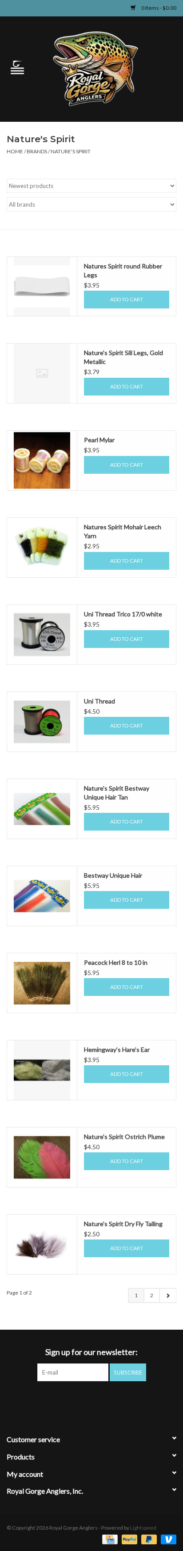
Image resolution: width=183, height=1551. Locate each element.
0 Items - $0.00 (158, 7)
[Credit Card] (108, 1538)
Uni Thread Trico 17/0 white (123, 614)
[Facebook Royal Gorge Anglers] (60, 1399)
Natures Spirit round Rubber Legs (123, 270)
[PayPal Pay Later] (148, 1538)
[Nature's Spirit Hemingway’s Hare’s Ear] (42, 1070)
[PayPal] (128, 1538)
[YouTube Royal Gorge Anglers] (107, 1399)
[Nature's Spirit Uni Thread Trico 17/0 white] (42, 634)
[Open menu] (17, 67)
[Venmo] (167, 1538)
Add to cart (126, 299)
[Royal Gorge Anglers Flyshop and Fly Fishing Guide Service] (109, 68)
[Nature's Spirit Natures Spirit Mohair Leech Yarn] (42, 547)
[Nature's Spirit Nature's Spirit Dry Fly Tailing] (42, 1244)
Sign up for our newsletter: (91, 1352)
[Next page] (167, 1295)
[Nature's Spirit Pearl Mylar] (42, 460)
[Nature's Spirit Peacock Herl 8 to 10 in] (42, 983)
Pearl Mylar (99, 440)
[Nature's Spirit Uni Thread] (42, 722)
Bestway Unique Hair (113, 875)
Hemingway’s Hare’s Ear (117, 1049)
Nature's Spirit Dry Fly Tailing (123, 1223)
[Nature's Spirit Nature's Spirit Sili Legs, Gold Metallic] (42, 373)
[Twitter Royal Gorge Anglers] (76, 1399)
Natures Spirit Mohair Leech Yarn (122, 531)
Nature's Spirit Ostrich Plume (124, 1136)
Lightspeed (143, 1527)
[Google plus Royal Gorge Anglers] (91, 1399)
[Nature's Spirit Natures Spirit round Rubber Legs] (42, 286)
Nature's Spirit (71, 151)
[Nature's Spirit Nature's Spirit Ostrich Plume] (42, 1157)
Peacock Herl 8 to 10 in (115, 962)
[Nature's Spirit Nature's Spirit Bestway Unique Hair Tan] (42, 809)
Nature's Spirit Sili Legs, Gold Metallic (123, 357)
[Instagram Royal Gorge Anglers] (122, 1399)
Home (15, 151)
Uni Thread (99, 701)
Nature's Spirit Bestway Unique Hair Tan (116, 792)
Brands (37, 151)
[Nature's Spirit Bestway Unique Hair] (42, 896)
